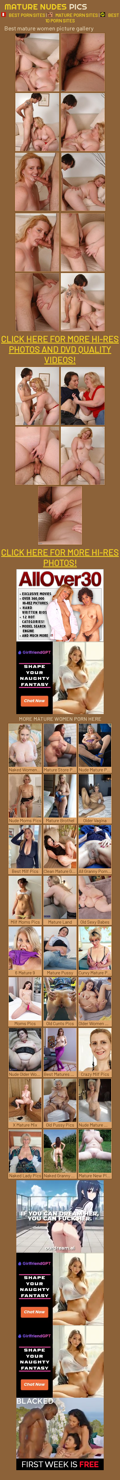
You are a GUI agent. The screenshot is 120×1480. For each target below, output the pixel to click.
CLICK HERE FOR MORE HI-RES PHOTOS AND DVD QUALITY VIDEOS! (60, 349)
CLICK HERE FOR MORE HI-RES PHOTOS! (60, 557)
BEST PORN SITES (27, 15)
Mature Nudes (45, 6)
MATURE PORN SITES (76, 15)
